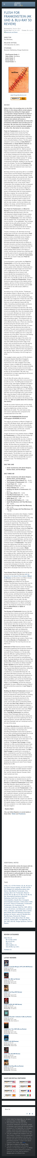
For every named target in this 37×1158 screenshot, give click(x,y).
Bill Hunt (23, 1121)
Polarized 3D (16, 916)
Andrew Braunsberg (20, 889)
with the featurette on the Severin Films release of (18, 576)
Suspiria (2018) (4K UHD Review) (13, 1004)
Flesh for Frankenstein (17, 903)
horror (5, 909)
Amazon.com (10, 1153)
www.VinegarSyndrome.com (18, 95)
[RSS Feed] (32, 1114)
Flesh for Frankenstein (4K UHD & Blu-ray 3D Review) (18, 18)
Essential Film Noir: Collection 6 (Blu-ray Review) (17, 1017)
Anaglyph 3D (10, 889)
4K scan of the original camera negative (18, 886)
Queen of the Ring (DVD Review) (13, 992)
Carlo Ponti (14, 898)
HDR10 (30, 907)
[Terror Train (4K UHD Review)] (6, 1050)
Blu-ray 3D (24, 894)
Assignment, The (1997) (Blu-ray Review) (15, 1029)
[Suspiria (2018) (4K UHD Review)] (6, 1000)
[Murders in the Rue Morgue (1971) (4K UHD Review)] (6, 963)
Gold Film (21, 907)
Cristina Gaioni (24, 902)
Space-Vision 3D (20, 918)
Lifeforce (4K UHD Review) (11, 1041)
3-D (9, 885)
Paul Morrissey (8, 916)
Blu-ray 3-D (17, 894)
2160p (6, 885)
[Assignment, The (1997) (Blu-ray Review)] (6, 1025)
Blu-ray (11, 894)
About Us (7, 1109)
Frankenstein (28, 903)
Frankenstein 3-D (9, 905)
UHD (8, 921)
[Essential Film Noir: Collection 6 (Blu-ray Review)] (6, 1013)
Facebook (22, 814)
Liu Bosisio (11, 911)
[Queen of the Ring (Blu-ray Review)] (6, 1062)
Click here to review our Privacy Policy (17, 1144)
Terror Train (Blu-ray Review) (12, 979)
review (13, 918)
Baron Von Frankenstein (16, 893)
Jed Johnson (11, 909)
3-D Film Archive (16, 885)
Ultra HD (12, 921)
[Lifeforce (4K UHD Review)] (6, 1037)
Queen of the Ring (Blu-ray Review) (13, 1066)
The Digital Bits (23, 919)
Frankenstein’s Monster (10, 907)
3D (22, 885)
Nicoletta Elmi (26, 914)
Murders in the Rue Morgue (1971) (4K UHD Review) (18, 966)
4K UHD (23, 887)
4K (24, 885)
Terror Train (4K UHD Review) (12, 1054)
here (24, 1142)
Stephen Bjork (14, 919)
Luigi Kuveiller (18, 911)
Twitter (14, 814)
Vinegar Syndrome (21, 921)
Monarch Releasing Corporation (21, 912)
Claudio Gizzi (18, 900)
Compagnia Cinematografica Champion (16, 901)
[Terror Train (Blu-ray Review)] (6, 975)
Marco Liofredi (27, 911)
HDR (25, 907)
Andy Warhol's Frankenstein (17, 891)
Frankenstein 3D (19, 905)
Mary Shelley (7, 912)
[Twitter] (29, 1114)
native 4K (19, 914)
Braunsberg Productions (14, 896)
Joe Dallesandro (20, 909)
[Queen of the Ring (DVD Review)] (6, 988)
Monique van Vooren (10, 914)
